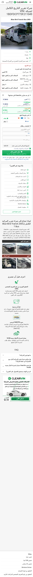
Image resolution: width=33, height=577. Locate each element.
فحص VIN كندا (27, 560)
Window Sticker (27, 567)
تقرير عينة (29, 557)
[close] (30, 2)
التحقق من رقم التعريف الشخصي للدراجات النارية (18, 574)
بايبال (4, 121)
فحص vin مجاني (27, 564)
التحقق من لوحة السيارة (25, 571)
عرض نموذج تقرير (16, 211)
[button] (30, 72)
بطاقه (4, 118)
